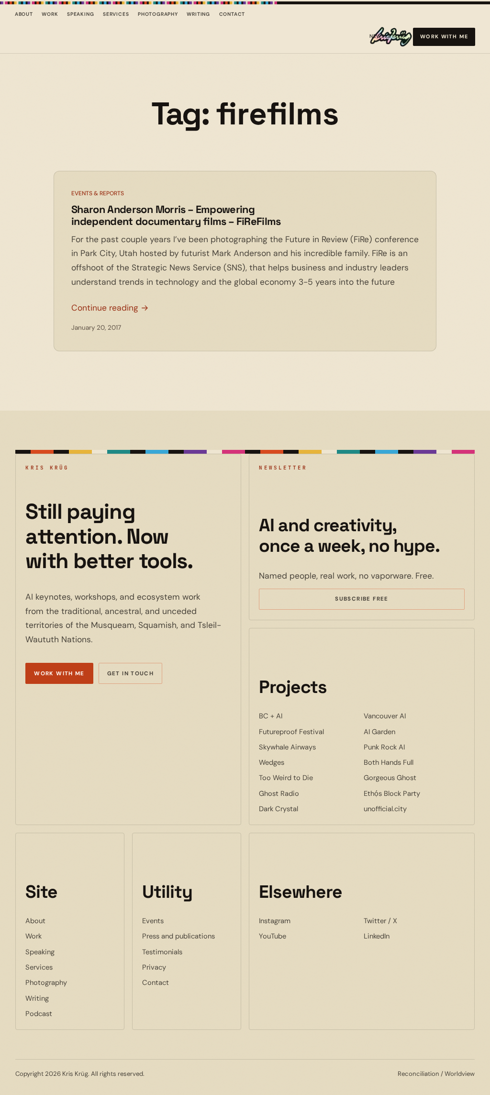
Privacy (154, 967)
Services (116, 14)
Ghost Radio (308, 793)
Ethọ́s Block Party (414, 793)
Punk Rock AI (413, 747)
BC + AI (300, 716)
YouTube (302, 936)
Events (153, 921)
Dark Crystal (307, 809)
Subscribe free (375, 600)
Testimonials (162, 952)
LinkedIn (406, 936)
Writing (198, 14)
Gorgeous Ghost (414, 777)
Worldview (460, 1074)
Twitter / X (410, 921)
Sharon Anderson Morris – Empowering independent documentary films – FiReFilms (176, 215)
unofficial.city (414, 809)
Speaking (80, 14)
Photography (158, 14)
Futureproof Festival (309, 731)
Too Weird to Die (309, 777)
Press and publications (178, 936)
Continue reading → (110, 307)
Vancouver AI (414, 716)
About (24, 14)
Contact (232, 14)
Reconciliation (418, 1074)
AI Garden (409, 731)
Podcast (38, 1013)
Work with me (444, 36)
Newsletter (386, 38)
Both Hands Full (414, 762)
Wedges (301, 762)
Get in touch (130, 673)
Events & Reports (97, 193)
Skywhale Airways (309, 747)
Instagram (304, 921)
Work (50, 14)
